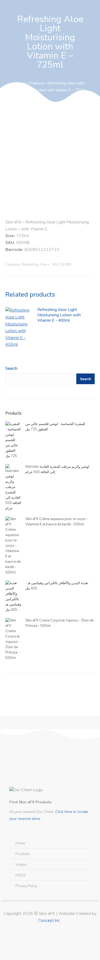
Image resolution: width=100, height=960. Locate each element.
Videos (21, 864)
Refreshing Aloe (34, 264)
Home (20, 83)
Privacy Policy (26, 886)
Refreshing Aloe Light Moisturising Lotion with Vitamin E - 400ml (59, 315)
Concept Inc (49, 920)
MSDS (20, 875)
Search (11, 368)
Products (36, 83)
